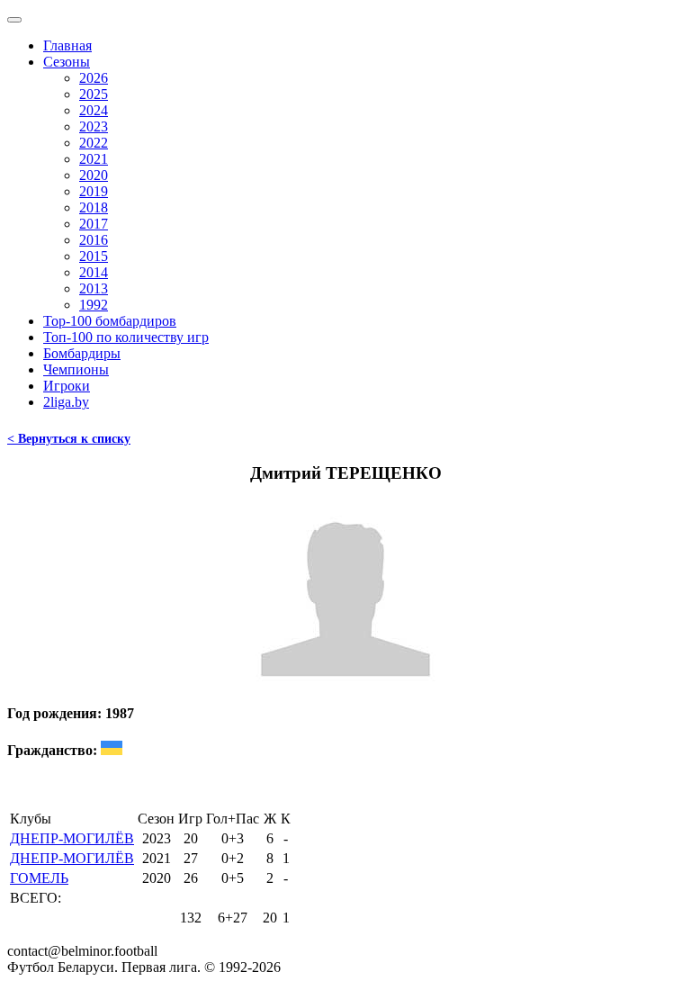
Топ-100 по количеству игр (126, 337)
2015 (93, 256)
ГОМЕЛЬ (39, 878)
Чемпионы (76, 369)
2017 (93, 223)
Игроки (66, 385)
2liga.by (66, 402)
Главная (67, 45)
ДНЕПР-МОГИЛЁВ (72, 838)
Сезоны (66, 61)
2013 (93, 288)
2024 (93, 110)
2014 (93, 272)
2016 (93, 240)
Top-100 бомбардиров (109, 320)
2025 (93, 94)
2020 (93, 175)
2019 (93, 191)
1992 (93, 304)
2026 (93, 78)
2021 (93, 158)
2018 (93, 207)
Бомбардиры (82, 353)
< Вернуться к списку (68, 439)
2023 (93, 126)
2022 (93, 142)
